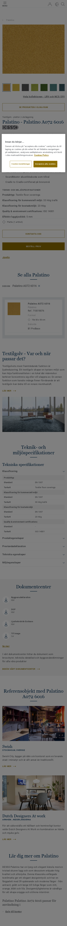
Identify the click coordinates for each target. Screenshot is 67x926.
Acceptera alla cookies (45, 164)
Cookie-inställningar (21, 164)
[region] (33, 153)
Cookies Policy (41, 155)
